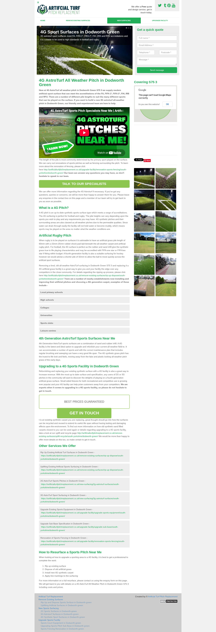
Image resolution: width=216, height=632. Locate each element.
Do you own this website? (149, 104)
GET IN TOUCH (84, 413)
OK (167, 104)
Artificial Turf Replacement (50, 596)
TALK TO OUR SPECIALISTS (84, 184)
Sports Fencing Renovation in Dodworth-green (62, 629)
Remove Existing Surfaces (78, 20)
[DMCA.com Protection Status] (169, 601)
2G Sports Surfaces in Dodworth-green (59, 611)
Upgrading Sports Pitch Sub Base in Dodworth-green (65, 626)
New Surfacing (124, 20)
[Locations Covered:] (38, 2)
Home (42, 20)
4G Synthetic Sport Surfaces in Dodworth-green (63, 617)
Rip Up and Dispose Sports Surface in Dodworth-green (66, 602)
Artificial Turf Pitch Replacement (163, 596)
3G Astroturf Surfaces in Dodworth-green (60, 614)
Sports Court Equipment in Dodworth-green (61, 623)
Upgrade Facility (160, 20)
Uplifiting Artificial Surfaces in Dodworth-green (62, 605)
